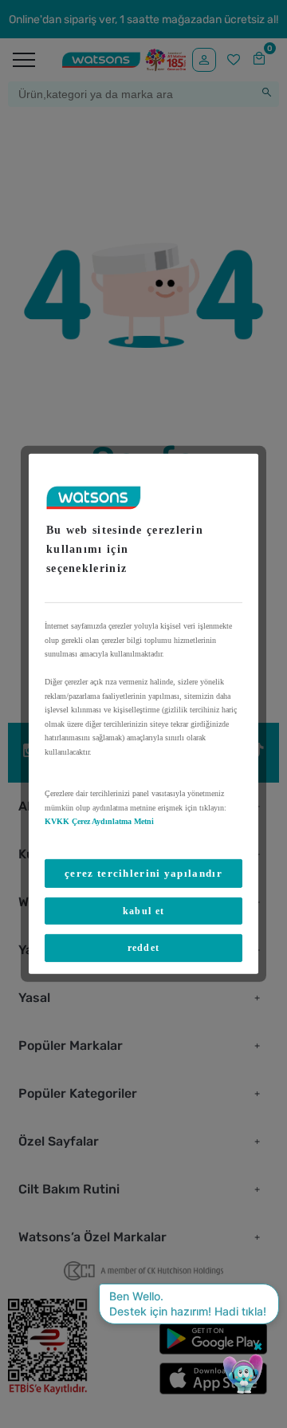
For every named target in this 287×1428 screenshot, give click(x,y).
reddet (144, 947)
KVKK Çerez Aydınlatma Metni (99, 821)
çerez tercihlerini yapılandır (143, 872)
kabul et (143, 911)
